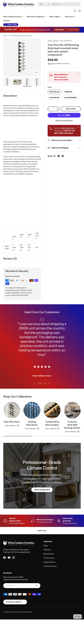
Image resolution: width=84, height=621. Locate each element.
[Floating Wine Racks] (32, 410)
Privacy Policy (49, 558)
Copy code (74, 30)
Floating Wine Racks (32, 423)
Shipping (51, 63)
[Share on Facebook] (59, 156)
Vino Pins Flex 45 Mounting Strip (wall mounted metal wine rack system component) (21, 35)
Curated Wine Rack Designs (52, 423)
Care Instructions (50, 566)
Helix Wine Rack (12, 421)
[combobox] (59, 4)
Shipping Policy (50, 562)
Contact (6, 21)
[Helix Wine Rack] (11, 410)
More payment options (64, 120)
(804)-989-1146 (67, 128)
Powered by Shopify (26, 612)
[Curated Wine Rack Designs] (52, 410)
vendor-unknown (53, 41)
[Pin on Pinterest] (63, 156)
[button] (79, 10)
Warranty (47, 550)
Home (5, 35)
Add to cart (71, 109)
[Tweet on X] (54, 156)
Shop (46, 546)
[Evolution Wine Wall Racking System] (72, 410)
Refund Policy (49, 554)
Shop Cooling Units (42, 490)
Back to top (42, 530)
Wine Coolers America (14, 612)
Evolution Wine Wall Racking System (72, 424)
